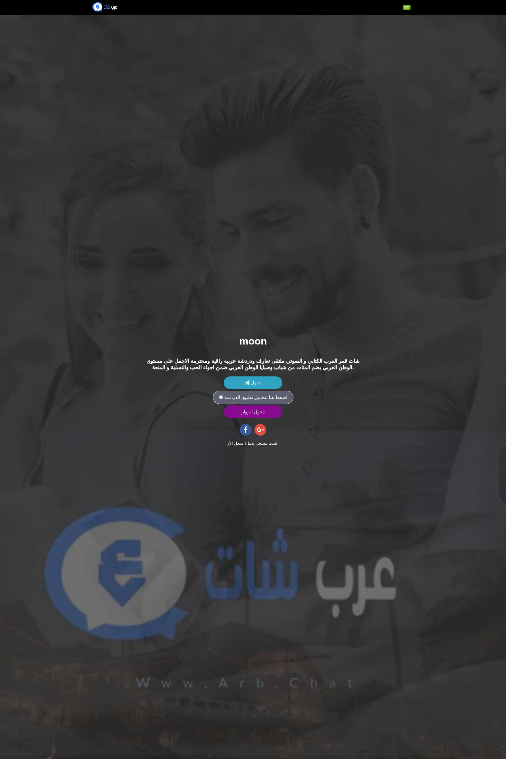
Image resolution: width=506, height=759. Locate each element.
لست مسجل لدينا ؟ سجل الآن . (253, 443)
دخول (255, 382)
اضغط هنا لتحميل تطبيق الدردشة (255, 397)
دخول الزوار (253, 411)
